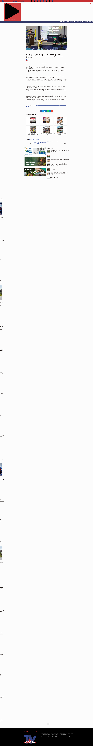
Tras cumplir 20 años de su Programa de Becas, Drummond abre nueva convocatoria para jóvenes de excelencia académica (59, 164)
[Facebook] (31, 1)
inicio (41, 3)
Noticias (60, 3)
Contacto (72, 3)
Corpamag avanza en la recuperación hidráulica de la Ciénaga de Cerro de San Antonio (63, 21)
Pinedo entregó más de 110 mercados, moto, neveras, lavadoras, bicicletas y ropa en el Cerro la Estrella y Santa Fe (59, 173)
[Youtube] (40, 1)
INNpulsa (37, 139)
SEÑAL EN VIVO (12, 19)
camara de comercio (32, 139)
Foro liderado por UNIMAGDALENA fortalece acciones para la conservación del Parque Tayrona (60, 159)
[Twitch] (43, 1)
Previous (49, 178)
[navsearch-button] (91, 4)
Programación (54, 3)
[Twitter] (37, 1)
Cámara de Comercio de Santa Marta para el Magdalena (44, 63)
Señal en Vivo (46, 3)
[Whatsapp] (46, 1)
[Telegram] (49, 1)
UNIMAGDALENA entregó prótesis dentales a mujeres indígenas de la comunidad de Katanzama (53, 143)
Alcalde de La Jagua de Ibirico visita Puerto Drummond (39, 143)
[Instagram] (34, 1)
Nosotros (67, 3)
